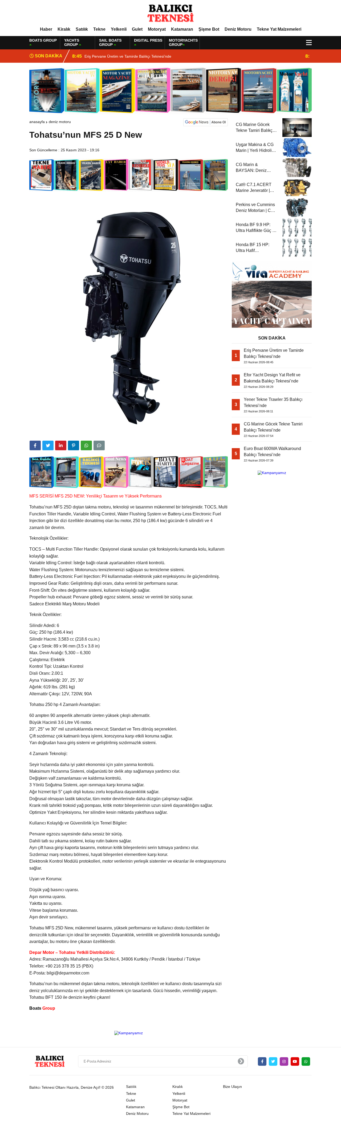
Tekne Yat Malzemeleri (279, 29)
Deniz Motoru (238, 29)
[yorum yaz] (99, 445)
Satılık (82, 29)
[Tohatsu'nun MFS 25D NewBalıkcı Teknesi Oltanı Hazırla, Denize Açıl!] (170, 13)
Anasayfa (37, 122)
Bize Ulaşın (232, 1086)
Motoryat (157, 29)
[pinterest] (73, 445)
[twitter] (48, 445)
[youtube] (295, 1061)
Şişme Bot (208, 29)
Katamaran (182, 29)
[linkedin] (61, 445)
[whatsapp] (306, 1061)
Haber (46, 29)
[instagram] (284, 1061)
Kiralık (64, 29)
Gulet (137, 29)
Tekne (99, 29)
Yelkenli (119, 29)
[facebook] (35, 445)
